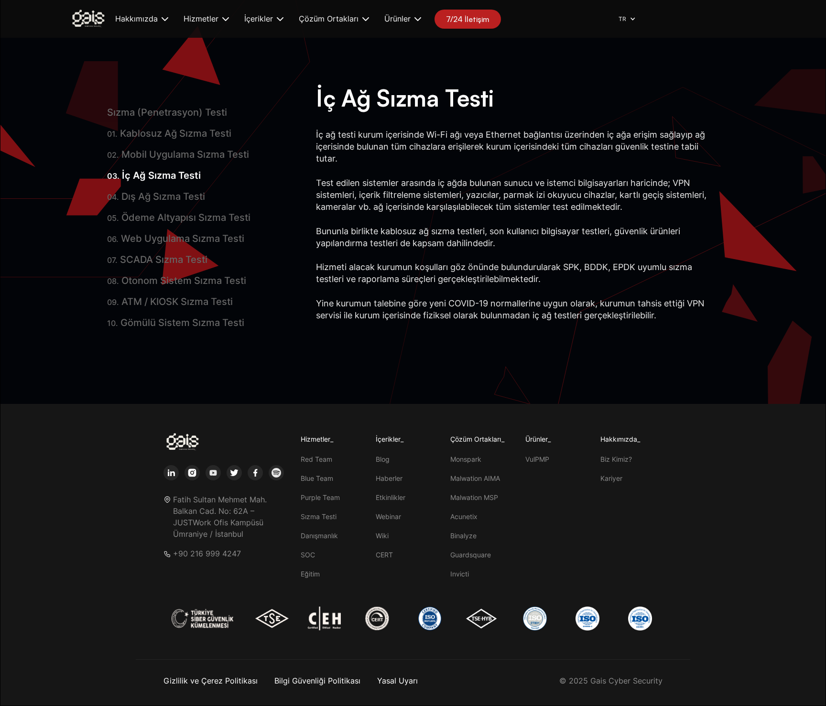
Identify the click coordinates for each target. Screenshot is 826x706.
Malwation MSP (474, 497)
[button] (141, 18)
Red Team (316, 459)
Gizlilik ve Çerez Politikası (210, 680)
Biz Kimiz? (616, 459)
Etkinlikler (390, 497)
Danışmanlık (319, 536)
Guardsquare (470, 555)
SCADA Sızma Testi (157, 259)
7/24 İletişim (467, 19)
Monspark (465, 459)
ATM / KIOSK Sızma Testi (170, 301)
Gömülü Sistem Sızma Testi (175, 322)
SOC (308, 555)
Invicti (459, 574)
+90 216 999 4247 (207, 553)
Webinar (388, 516)
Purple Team (320, 497)
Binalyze (463, 536)
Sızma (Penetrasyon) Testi (167, 112)
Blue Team (317, 478)
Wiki (382, 536)
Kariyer (611, 478)
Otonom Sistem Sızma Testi (176, 280)
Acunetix (464, 516)
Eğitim (310, 574)
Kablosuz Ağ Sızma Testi (169, 133)
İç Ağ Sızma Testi (154, 175)
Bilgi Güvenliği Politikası (317, 680)
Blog (383, 459)
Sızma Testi (319, 516)
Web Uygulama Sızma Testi (175, 238)
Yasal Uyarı (397, 680)
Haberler (389, 478)
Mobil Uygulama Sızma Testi (178, 154)
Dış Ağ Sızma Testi (156, 196)
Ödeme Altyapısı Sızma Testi (178, 217)
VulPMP (537, 459)
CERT (384, 555)
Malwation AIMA (475, 478)
